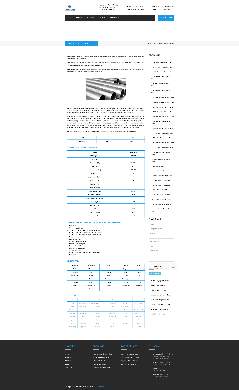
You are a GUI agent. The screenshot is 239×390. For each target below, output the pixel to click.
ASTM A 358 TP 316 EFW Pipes (161, 195)
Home (69, 18)
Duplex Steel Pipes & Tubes (129, 354)
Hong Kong (72, 327)
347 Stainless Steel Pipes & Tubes (163, 147)
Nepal (112, 306)
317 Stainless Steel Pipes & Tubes (162, 128)
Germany (138, 313)
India (72, 300)
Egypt (138, 323)
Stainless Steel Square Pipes (161, 180)
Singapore (72, 310)
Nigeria (98, 320)
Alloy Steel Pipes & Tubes (129, 361)
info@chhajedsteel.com (160, 370)
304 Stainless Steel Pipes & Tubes (163, 67)
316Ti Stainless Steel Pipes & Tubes (163, 112)
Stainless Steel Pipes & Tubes (102, 354)
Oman (138, 300)
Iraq (125, 300)
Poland (112, 313)
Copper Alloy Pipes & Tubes (102, 367)
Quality (103, 18)
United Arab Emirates (98, 303)
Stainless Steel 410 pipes (159, 171)
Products (90, 18)
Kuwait (98, 300)
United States (138, 303)
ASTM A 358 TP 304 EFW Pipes (161, 190)
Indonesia (112, 317)
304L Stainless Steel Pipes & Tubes (163, 72)
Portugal (125, 320)
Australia (72, 317)
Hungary (97, 313)
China (125, 310)
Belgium (83, 313)
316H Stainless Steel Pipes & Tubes (163, 117)
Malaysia (83, 320)
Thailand (125, 323)
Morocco (112, 320)
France (125, 313)
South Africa (112, 310)
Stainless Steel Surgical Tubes (161, 204)
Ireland (98, 317)
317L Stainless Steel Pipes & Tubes (163, 133)
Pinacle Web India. (99, 387)
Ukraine (97, 327)
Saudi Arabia (83, 303)
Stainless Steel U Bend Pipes (161, 185)
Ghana (98, 310)
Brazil (72, 306)
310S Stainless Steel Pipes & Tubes (163, 98)
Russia (125, 327)
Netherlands (83, 323)
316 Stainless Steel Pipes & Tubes (162, 107)
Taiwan (83, 317)
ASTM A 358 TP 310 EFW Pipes (161, 199)
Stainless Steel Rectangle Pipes (162, 176)
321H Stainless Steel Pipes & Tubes (163, 143)
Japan (113, 323)
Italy (138, 306)
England (138, 327)
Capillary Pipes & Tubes (128, 364)
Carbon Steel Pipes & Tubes (130, 357)
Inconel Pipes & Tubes (100, 364)
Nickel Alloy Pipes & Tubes (101, 357)
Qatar (72, 303)
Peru (97, 323)
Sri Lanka (72, 313)
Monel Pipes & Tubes (99, 361)
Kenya (83, 310)
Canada (125, 317)
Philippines (112, 303)
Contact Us (114, 18)
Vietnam (125, 303)
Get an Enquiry (166, 18)
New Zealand (138, 310)
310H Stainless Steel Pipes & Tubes (163, 102)
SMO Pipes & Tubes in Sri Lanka (81, 43)
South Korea (83, 306)
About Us (78, 18)
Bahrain (83, 300)
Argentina (83, 327)
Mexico (138, 317)
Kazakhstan (138, 320)
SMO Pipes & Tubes (158, 166)
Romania (112, 327)
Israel (72, 323)
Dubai (112, 300)
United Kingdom (125, 306)
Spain (72, 320)
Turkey (98, 306)
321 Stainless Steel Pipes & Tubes (162, 138)
